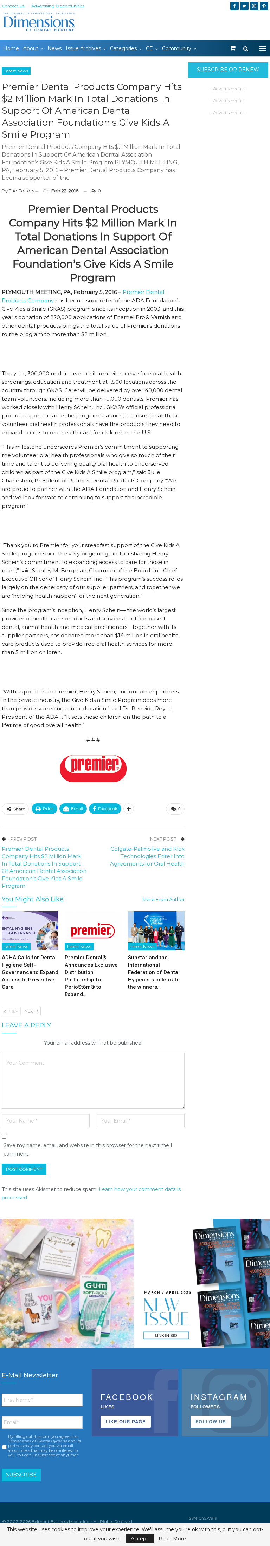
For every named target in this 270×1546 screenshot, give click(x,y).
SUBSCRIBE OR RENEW (228, 69)
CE (149, 48)
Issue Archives (83, 48)
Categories (123, 48)
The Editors (21, 190)
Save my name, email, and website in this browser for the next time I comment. (88, 1149)
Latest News (16, 70)
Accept (139, 1538)
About (30, 48)
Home (11, 48)
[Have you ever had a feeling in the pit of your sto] (203, 1286)
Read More (172, 1538)
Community (176, 48)
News (54, 48)
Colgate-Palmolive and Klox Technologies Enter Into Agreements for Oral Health (147, 856)
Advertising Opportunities (57, 5)
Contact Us (13, 5)
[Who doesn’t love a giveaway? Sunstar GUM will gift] (67, 1286)
